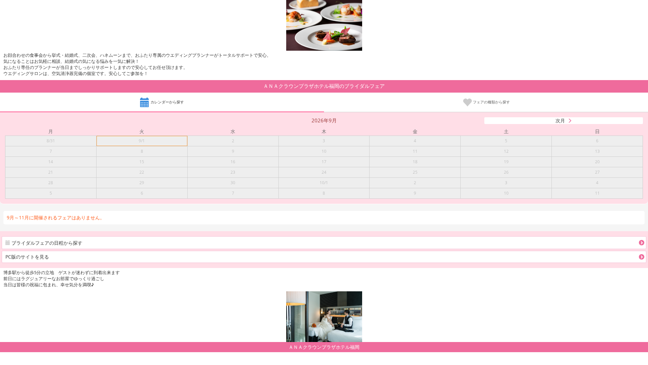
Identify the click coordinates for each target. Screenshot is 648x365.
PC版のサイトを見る (27, 256)
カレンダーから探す (167, 101)
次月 (560, 120)
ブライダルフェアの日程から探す (46, 243)
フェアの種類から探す (491, 101)
